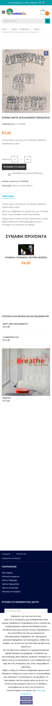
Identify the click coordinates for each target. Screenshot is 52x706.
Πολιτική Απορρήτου (10, 576)
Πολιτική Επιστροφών (11, 591)
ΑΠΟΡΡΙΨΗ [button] (26, 702)
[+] (27, 159)
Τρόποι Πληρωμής (9, 580)
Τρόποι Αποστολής (10, 588)
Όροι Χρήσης (7, 572)
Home (4, 29)
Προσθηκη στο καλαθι (14, 167)
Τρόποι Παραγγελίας (10, 584)
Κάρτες (37, 29)
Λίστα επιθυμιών (31, 3)
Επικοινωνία (21, 554)
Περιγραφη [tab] (8, 196)
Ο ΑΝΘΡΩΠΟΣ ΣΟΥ (11, 337)
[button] (46, 53)
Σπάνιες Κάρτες (26, 185)
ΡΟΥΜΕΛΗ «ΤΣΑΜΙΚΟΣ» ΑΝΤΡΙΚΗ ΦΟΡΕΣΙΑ (26, 257)
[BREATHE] (26, 372)
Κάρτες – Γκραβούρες (20, 29)
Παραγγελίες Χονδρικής (11, 558)
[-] (15, 159)
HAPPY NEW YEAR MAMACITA (15, 324)
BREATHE (6, 398)
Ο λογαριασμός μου (15, 3)
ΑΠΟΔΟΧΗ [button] (26, 698)
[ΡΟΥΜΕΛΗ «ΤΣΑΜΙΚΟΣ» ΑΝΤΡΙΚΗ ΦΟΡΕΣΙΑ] (26, 249)
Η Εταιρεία (6, 554)
